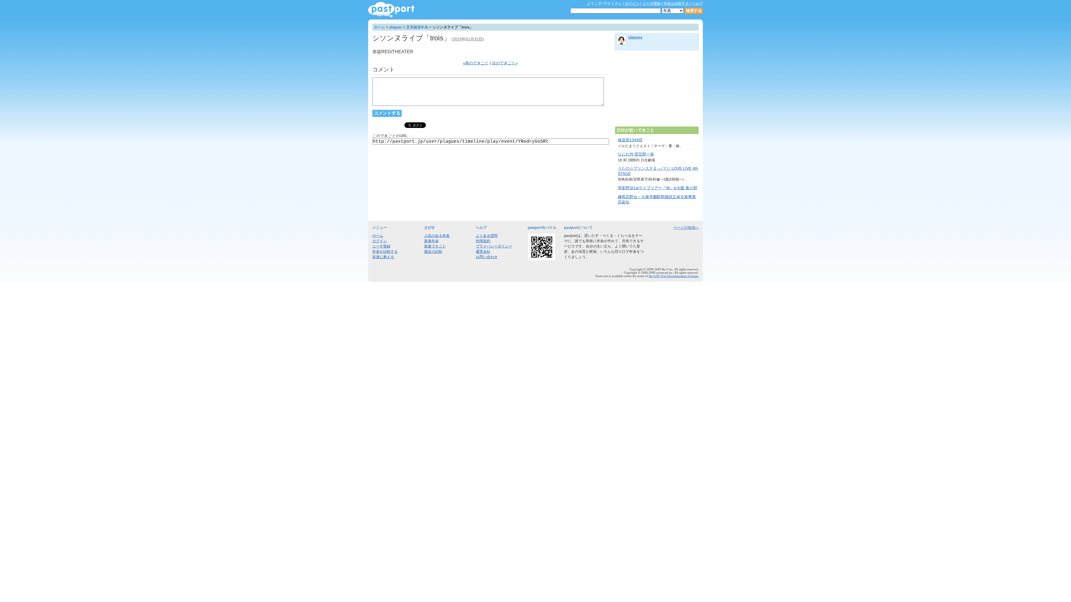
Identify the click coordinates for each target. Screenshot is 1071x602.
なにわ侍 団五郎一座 (636, 154)
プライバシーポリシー (494, 246)
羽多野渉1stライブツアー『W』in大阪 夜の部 (657, 188)
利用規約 (483, 241)
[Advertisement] (657, 90)
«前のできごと (476, 63)
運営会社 (483, 251)
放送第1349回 (630, 140)
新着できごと (435, 246)
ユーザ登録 (651, 3)
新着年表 (431, 241)
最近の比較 (433, 251)
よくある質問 (487, 236)
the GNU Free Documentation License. (674, 276)
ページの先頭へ (686, 227)
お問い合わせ (487, 257)
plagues (395, 27)
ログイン (632, 3)
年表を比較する (676, 3)
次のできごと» (505, 63)
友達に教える (383, 257)
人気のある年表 (437, 236)
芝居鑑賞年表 (417, 27)
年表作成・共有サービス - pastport (391, 9)
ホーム (379, 27)
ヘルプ (697, 3)
